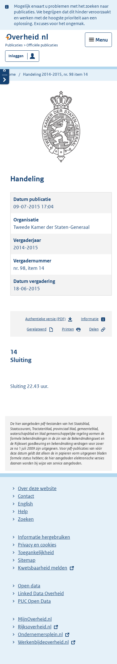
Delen (94, 329)
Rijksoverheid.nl (34, 627)
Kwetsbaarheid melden (42, 568)
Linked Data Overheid (41, 593)
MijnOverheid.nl (35, 619)
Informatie (90, 318)
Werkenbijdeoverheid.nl (43, 642)
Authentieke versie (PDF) (46, 320)
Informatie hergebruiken (44, 537)
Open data (29, 586)
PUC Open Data (34, 601)
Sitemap (26, 560)
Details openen (4, 70)
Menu (101, 40)
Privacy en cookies (37, 545)
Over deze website (37, 488)
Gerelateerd (36, 329)
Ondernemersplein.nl (40, 634)
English (25, 504)
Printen (68, 329)
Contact (26, 496)
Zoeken (26, 519)
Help (23, 511)
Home (10, 74)
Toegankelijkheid (36, 552)
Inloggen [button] (16, 56)
